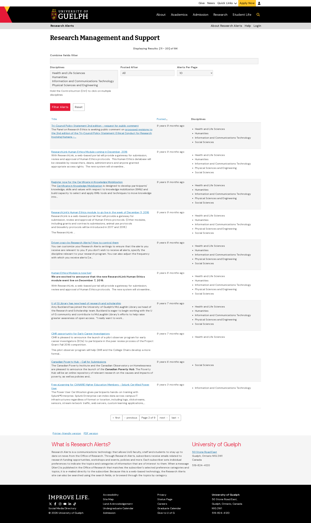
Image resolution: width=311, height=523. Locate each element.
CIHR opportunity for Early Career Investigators (80, 333)
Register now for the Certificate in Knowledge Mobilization (87, 182)
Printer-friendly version (67, 433)
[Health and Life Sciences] (84, 73)
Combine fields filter (64, 55)
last (176, 417)
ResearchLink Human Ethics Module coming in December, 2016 (89, 151)
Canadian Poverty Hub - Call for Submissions (78, 362)
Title (54, 119)
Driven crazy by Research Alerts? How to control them (85, 242)
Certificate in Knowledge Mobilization (79, 186)
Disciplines (57, 67)
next (165, 417)
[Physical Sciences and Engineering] (84, 85)
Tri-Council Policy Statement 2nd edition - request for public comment (95, 125)
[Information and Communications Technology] (84, 81)
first (118, 417)
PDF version (91, 433)
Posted (161, 119)
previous (132, 417)
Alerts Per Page (187, 67)
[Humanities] (84, 77)
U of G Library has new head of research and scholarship (86, 303)
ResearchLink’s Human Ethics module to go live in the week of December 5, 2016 (100, 212)
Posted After (129, 67)
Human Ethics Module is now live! (71, 273)
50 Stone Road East (204, 452)
